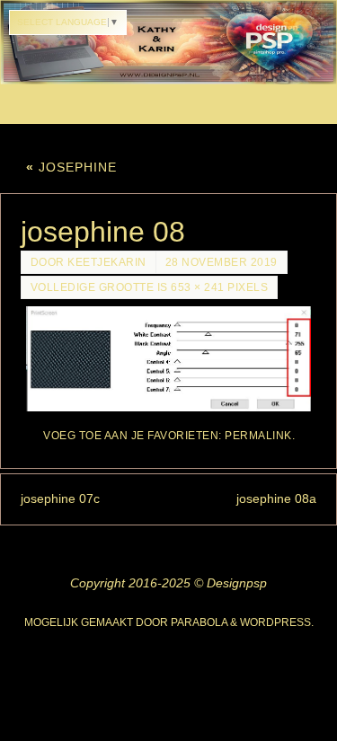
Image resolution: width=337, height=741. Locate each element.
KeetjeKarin (106, 262)
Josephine (71, 167)
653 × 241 (198, 287)
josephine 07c (60, 498)
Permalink (258, 435)
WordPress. (277, 622)
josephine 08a (276, 498)
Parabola (199, 622)
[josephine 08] (169, 358)
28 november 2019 (221, 262)
